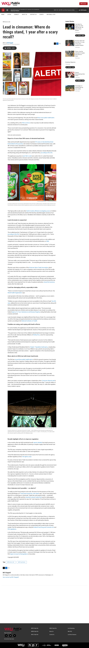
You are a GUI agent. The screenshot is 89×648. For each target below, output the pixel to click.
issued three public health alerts (23, 359)
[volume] (7, 10)
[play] (3, 10)
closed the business (49, 282)
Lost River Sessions (72, 634)
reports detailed (37, 442)
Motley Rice (36, 335)
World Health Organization (15, 292)
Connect (16, 14)
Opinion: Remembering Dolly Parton (80, 74)
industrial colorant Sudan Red (33, 497)
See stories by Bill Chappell (11, 577)
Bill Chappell (10, 43)
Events (42, 14)
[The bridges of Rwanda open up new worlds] (69, 88)
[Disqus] (44, 604)
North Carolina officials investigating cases (38, 211)
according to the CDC (46, 152)
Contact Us (51, 634)
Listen (9, 14)
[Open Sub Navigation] (5, 14)
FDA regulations (12, 529)
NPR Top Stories (21, 562)
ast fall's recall (27, 156)
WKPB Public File (34, 631)
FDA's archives (26, 123)
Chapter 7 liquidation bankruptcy (39, 347)
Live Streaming (71, 628)
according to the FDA (13, 234)
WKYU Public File (34, 628)
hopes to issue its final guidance (19, 554)
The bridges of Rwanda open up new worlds (79, 87)
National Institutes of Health (29, 321)
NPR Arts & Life (6, 22)
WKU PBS (70, 631)
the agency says (26, 456)
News (2, 14)
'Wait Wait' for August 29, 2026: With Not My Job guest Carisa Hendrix (79, 27)
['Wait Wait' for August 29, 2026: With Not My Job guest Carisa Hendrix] (69, 27)
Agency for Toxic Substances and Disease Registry (26, 312)
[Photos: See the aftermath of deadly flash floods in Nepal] (69, 54)
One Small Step (51, 14)
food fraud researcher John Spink (29, 493)
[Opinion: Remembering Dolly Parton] (69, 75)
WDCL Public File (34, 634)
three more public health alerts (46, 117)
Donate (84, 3)
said (48, 380)
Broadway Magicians (70, 62)
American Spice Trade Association (38, 267)
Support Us (33, 14)
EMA (47, 241)
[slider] (9, 10)
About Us (24, 14)
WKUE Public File (53, 628)
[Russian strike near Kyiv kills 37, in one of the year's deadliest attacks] (69, 43)
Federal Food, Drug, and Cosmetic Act (44, 527)
